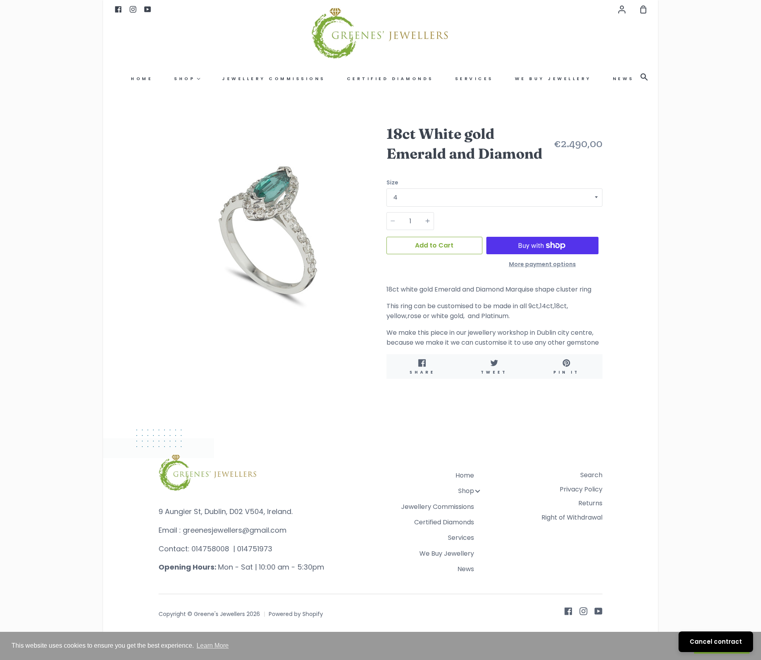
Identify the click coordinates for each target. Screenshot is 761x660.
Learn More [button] (213, 645)
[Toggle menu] (477, 491)
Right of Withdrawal (571, 517)
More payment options (542, 264)
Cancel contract (716, 641)
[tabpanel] (267, 232)
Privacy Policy (581, 489)
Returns (590, 503)
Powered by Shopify (296, 614)
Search (591, 475)
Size (392, 182)
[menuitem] (141, 78)
